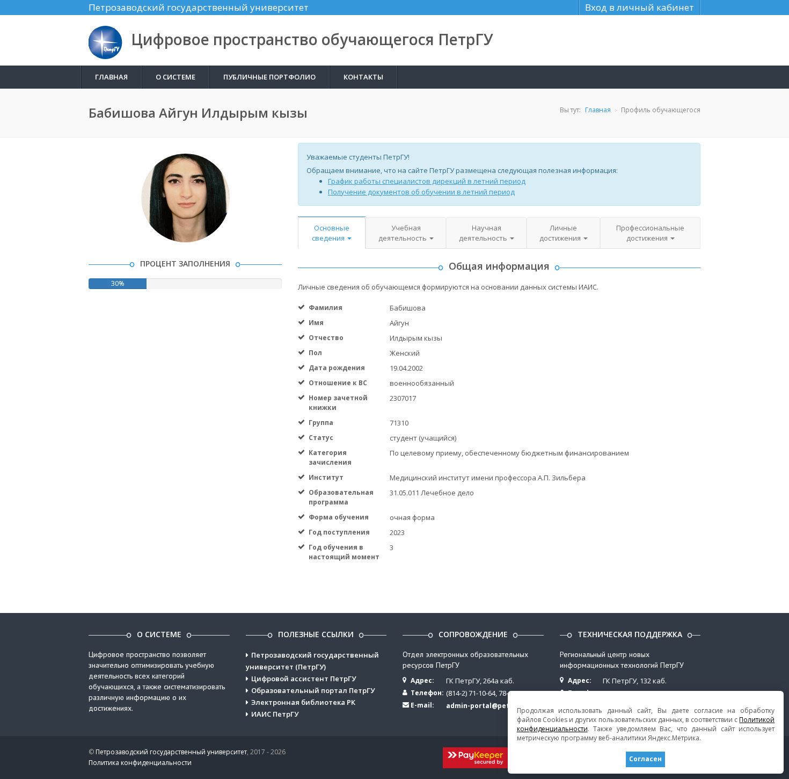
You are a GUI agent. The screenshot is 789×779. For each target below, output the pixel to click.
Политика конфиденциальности (140, 762)
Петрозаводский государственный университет (199, 7)
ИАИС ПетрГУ (274, 714)
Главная (111, 77)
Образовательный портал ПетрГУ (313, 690)
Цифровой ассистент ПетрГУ (303, 678)
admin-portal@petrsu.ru (488, 705)
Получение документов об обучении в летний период (421, 192)
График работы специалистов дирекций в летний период (426, 181)
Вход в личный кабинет (639, 7)
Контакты (363, 77)
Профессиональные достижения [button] (650, 233)
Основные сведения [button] (330, 233)
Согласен (645, 758)
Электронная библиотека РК (303, 702)
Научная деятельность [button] (484, 233)
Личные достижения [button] (560, 233)
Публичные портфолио (269, 77)
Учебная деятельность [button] (403, 233)
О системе (175, 77)
